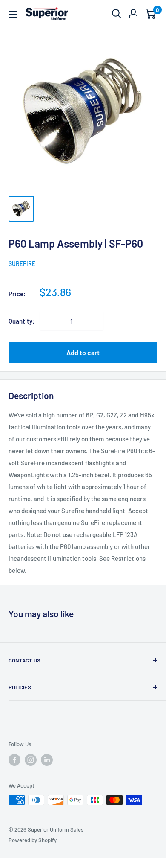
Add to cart (83, 352)
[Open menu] (13, 14)
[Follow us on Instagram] (31, 760)
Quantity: (21, 321)
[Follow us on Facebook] (14, 760)
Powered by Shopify (33, 840)
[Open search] (116, 13)
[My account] (133, 13)
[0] (150, 14)
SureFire (22, 263)
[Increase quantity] (94, 321)
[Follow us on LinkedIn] (47, 760)
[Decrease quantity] (49, 321)
